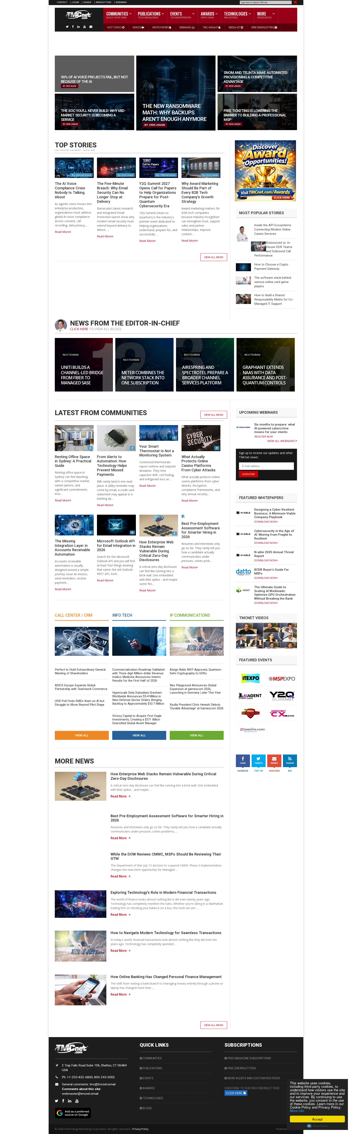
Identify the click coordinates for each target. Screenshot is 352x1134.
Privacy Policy (140, 1129)
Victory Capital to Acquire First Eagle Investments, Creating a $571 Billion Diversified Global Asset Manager (137, 719)
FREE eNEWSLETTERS (263, 27)
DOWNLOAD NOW (265, 521)
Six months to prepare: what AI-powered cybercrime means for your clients (274, 428)
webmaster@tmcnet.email (80, 1094)
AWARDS (148, 1088)
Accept (317, 1119)
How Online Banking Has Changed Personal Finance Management (166, 977)
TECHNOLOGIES (152, 1098)
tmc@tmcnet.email (103, 1084)
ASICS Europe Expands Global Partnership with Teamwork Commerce (81, 687)
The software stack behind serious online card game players (272, 282)
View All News (213, 257)
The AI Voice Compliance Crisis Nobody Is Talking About (70, 190)
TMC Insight (211, 27)
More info (297, 1110)
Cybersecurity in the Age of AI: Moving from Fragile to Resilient (274, 534)
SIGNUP (87, 2)
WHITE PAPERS (160, 27)
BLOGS (147, 1108)
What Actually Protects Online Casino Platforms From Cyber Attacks (199, 463)
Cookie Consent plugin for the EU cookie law (317, 1126)
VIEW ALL (81, 735)
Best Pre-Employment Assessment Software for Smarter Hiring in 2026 (201, 530)
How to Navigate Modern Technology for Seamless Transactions (166, 933)
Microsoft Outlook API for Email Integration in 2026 (116, 545)
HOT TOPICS (114, 27)
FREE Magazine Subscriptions (249, 1058)
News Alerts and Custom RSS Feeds (253, 1078)
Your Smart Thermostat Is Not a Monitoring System (156, 450)
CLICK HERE (79, 329)
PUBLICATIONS (152, 1068)
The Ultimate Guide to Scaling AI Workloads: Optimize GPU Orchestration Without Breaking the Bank (275, 592)
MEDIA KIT (235, 27)
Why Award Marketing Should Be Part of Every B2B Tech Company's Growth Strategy (200, 192)
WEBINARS (121, 2)
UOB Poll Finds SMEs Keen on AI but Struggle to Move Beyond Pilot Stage (79, 702)
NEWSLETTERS (104, 2)
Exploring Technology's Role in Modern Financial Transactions (163, 892)
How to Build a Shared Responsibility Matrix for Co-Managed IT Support (274, 299)
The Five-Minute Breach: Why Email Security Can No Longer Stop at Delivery (112, 192)
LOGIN (75, 2)
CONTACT (62, 2)
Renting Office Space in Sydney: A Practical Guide (73, 461)
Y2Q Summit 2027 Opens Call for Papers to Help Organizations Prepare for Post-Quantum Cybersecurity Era (157, 194)
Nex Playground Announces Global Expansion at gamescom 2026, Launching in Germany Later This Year (195, 688)
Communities (152, 1058)
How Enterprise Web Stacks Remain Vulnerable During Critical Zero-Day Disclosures (156, 551)
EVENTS (147, 1078)
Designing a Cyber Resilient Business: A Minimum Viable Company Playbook (275, 513)
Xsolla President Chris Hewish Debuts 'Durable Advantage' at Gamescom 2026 (196, 706)
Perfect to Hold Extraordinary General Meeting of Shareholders (80, 671)
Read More (62, 232)
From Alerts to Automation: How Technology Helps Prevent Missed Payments (112, 466)
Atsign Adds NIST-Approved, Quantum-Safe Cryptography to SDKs (196, 671)
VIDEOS (137, 27)
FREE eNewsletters (241, 1068)
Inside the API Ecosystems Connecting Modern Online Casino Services (272, 229)
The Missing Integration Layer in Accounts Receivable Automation (72, 548)
